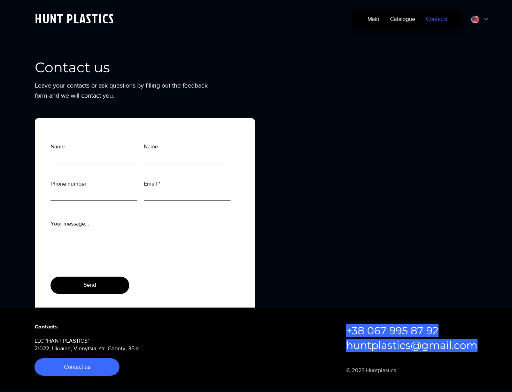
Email (150, 184)
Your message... (70, 224)
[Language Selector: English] (479, 19)
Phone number (68, 184)
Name (58, 146)
